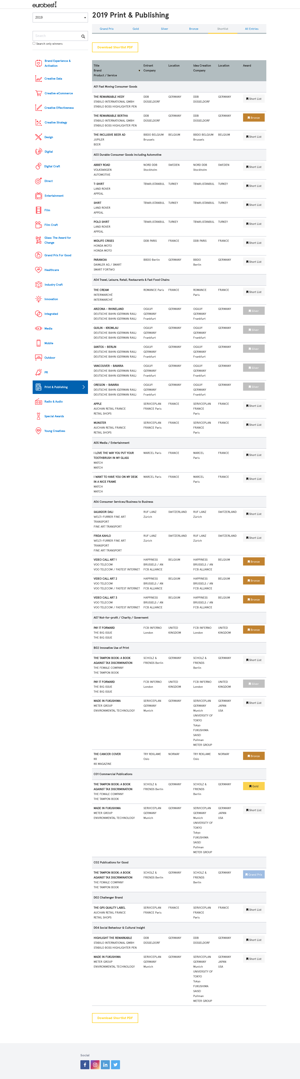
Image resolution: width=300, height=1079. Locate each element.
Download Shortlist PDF (115, 47)
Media (48, 328)
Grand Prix (106, 29)
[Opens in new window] (84, 1064)
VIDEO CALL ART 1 (105, 559)
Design (48, 137)
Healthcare (51, 270)
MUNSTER (100, 423)
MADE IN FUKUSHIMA (107, 701)
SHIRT (97, 203)
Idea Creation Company (202, 68)
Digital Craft (52, 166)
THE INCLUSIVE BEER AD (109, 134)
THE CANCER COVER (107, 754)
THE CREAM (101, 290)
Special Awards (54, 416)
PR (46, 372)
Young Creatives (54, 431)
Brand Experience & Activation (58, 63)
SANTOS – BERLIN (105, 347)
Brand (97, 70)
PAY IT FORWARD (104, 628)
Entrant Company (149, 68)
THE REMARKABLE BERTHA (111, 116)
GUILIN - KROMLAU (106, 328)
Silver (164, 29)
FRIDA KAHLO (102, 536)
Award (247, 65)
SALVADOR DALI (103, 512)
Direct (48, 181)
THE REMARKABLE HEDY (109, 97)
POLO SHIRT (101, 222)
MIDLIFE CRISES (104, 241)
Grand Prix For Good (57, 255)
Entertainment (54, 195)
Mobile (48, 343)
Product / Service (105, 75)
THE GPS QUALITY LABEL (109, 907)
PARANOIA (100, 260)
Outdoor (49, 357)
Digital (49, 151)
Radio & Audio (53, 401)
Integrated (51, 314)
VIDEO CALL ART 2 (105, 578)
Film (47, 210)
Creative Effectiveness (59, 108)
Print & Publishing (56, 387)
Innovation (51, 299)
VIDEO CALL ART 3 (105, 597)
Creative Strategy (56, 122)
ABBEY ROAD (102, 165)
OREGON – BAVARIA (106, 385)
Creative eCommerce (59, 93)
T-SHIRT (99, 184)
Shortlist (222, 29)
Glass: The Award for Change (57, 240)
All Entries (251, 29)
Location (174, 65)
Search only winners (49, 43)
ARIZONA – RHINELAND (109, 309)
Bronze (193, 29)
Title (96, 65)
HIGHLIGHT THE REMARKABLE (113, 938)
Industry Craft (54, 284)
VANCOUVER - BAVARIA (108, 366)
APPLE (98, 404)
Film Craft (51, 225)
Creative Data (53, 78)
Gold (136, 29)
